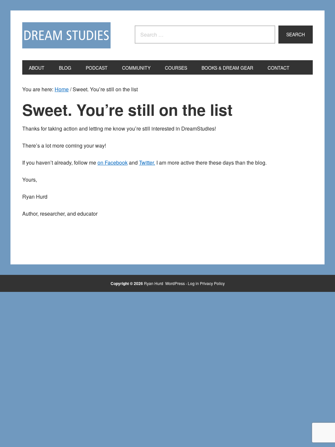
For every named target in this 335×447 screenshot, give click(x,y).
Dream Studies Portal (66, 35)
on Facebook (112, 162)
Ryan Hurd (154, 283)
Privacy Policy (212, 283)
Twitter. (147, 162)
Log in (193, 283)
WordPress (175, 283)
